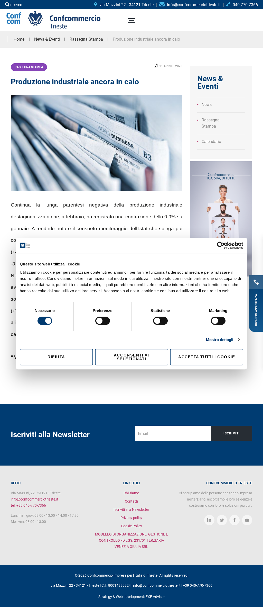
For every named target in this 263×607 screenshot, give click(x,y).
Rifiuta (56, 357)
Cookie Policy (131, 526)
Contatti (131, 501)
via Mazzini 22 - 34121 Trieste (126, 4)
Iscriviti (231, 433)
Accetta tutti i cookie (206, 357)
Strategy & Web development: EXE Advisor (131, 597)
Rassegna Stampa (29, 67)
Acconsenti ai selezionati (131, 357)
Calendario (211, 141)
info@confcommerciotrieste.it (34, 499)
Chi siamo (131, 493)
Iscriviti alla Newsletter (131, 509)
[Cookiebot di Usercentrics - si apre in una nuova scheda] (220, 245)
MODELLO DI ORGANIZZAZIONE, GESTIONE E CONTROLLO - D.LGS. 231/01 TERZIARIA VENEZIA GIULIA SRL (131, 540)
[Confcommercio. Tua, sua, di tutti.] (221, 218)
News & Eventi (47, 39)
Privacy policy (131, 518)
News (207, 104)
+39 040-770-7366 (197, 585)
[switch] (102, 321)
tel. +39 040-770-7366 (28, 505)
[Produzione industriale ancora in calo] (96, 143)
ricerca (15, 4)
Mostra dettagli (219, 339)
